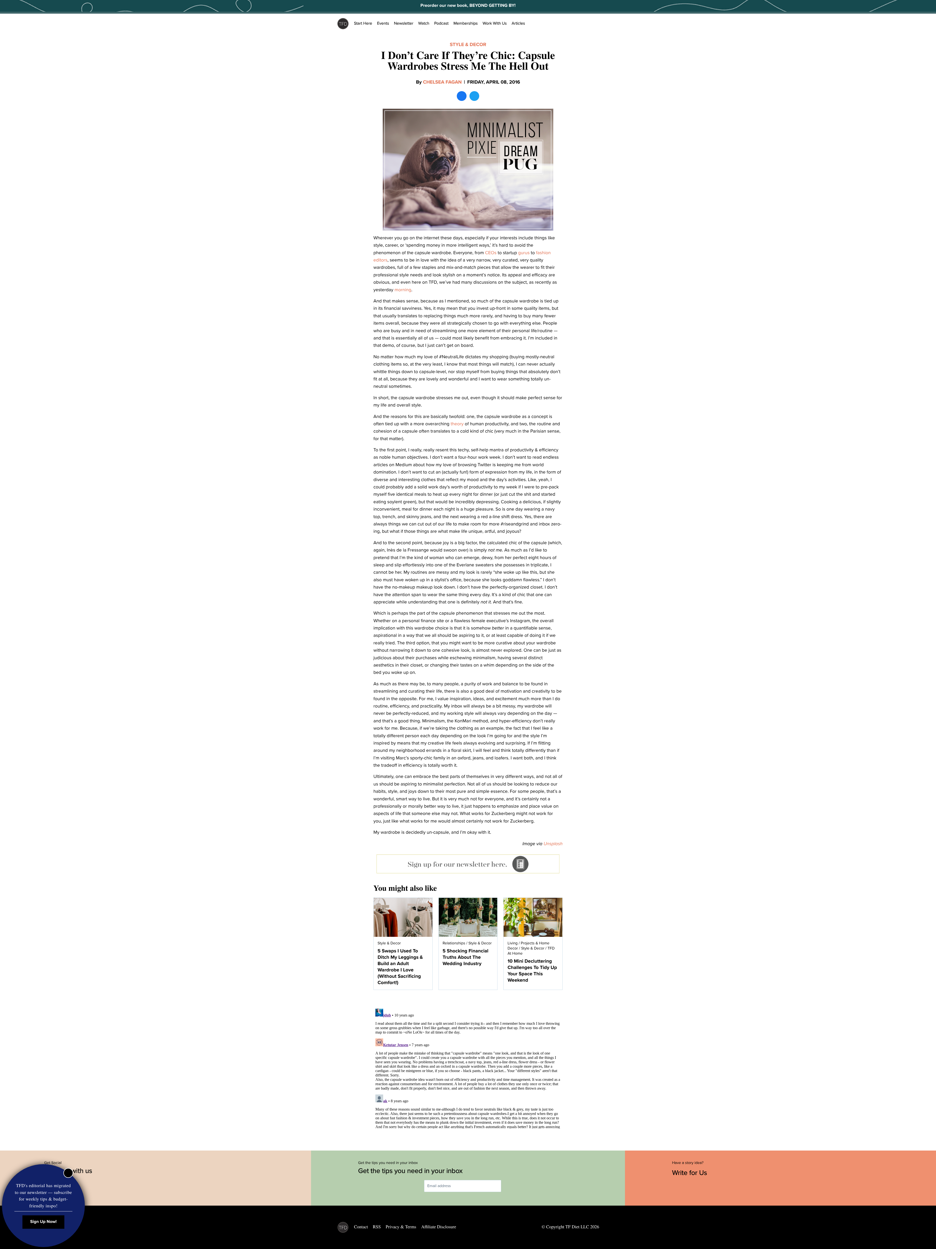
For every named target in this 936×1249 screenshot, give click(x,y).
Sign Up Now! (43, 1221)
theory (457, 424)
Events (383, 23)
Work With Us (495, 23)
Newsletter (403, 23)
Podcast (441, 23)
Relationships (454, 943)
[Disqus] (468, 1068)
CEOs (491, 253)
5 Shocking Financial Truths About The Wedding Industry (465, 957)
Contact (361, 1227)
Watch (423, 23)
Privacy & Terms (401, 1227)
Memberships (465, 23)
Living (512, 943)
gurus (524, 253)
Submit (508, 1186)
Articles (518, 23)
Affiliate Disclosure (438, 1227)
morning (403, 290)
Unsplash (553, 844)
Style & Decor (468, 45)
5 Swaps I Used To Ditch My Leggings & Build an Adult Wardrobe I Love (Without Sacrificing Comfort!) (400, 967)
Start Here (363, 23)
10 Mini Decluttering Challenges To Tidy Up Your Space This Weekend (532, 970)
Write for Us (690, 1173)
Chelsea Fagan (442, 82)
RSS (377, 1227)
